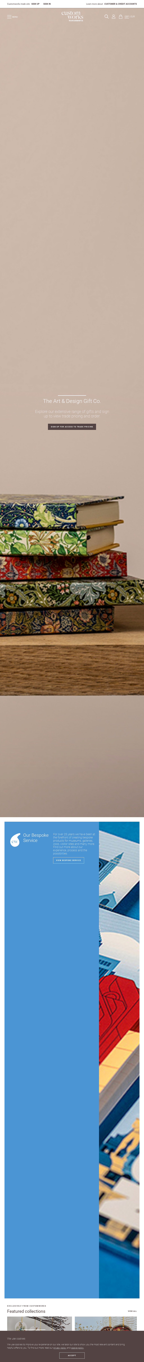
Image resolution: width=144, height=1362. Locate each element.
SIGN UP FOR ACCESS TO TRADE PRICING (72, 427)
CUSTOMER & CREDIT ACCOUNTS (120, 4)
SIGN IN (47, 4)
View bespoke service (68, 860)
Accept (72, 1356)
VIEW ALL (132, 1311)
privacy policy (59, 1348)
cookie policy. (77, 1348)
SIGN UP (35, 4)
